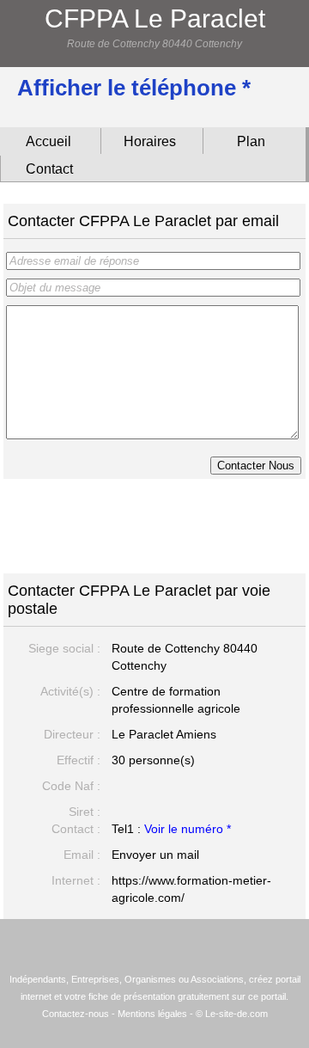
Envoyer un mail (155, 854)
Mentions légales (152, 1013)
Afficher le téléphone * (134, 88)
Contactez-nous (75, 1013)
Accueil (48, 141)
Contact (49, 169)
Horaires (150, 141)
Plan (251, 141)
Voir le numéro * (187, 829)
